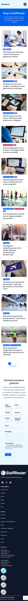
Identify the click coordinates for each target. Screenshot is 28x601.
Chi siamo (3, 493)
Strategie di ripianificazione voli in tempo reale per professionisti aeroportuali (12, 250)
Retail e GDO (4, 532)
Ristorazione (4, 535)
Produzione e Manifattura (7, 528)
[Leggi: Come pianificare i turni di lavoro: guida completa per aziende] (14, 198)
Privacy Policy (9, 443)
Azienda (17, 412)
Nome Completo (8, 405)
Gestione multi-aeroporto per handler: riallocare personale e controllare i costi (13, 285)
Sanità (9, 49)
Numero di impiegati (18, 419)
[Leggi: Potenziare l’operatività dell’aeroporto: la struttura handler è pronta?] (14, 302)
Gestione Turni (4, 489)
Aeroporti (6, 243)
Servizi (2, 542)
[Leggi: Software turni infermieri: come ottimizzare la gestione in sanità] (14, 38)
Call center (3, 518)
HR (4, 49)
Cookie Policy (11, 599)
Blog (2, 506)
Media (2, 525)
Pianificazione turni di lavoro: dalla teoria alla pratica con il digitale (12, 118)
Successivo (14, 366)
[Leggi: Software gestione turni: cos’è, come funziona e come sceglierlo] (14, 166)
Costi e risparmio (8, 81)
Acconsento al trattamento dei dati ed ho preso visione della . (14, 446)
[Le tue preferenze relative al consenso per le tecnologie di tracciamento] (25, 598)
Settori (2, 496)
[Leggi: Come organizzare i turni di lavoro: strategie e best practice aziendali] (14, 134)
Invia (8, 454)
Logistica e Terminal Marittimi (8, 521)
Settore (7, 418)
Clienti (2, 500)
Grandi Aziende (8, 145)
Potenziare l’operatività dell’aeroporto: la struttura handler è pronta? (14, 318)
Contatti (3, 503)
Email (17, 405)
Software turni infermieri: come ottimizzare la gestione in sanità (13, 54)
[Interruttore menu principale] (25, 4)
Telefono (7, 412)
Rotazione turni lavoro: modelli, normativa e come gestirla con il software (14, 86)
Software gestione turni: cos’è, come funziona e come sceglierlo (13, 182)
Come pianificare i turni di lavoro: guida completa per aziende (13, 216)
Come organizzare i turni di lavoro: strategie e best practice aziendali (13, 150)
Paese (7, 425)
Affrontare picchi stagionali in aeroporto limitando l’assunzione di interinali (13, 351)
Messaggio (8, 431)
